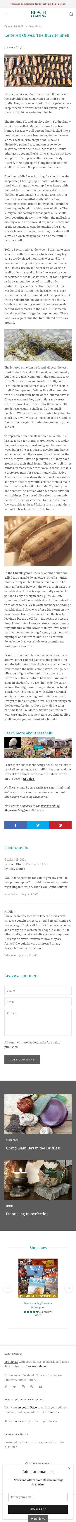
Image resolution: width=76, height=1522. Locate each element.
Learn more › (50, 1412)
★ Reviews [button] (38, 1518)
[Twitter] (14, 1386)
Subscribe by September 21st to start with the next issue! (38, 3)
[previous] (7, 1288)
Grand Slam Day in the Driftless (33, 1148)
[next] (68, 1288)
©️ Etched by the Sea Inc (38, 1463)
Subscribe (38, 1509)
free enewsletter (36, 1366)
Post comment (22, 1059)
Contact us (11, 1361)
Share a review (14, 1421)
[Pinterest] (31, 1386)
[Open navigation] (5, 13)
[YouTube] (40, 1386)
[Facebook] (5, 1386)
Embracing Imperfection (27, 1213)
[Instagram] (23, 1386)
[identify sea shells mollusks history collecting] (38, 747)
